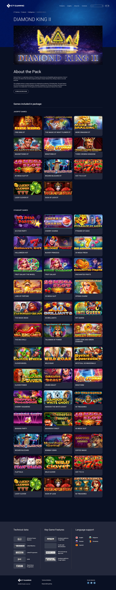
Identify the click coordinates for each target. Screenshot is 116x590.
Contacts (84, 6)
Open (28, 130)
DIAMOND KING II (41, 12)
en (106, 5)
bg (108, 5)
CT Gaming (16, 12)
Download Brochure (21, 91)
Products (62, 6)
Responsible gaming (47, 583)
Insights (69, 6)
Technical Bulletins (46, 580)
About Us (76, 6)
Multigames (31, 12)
